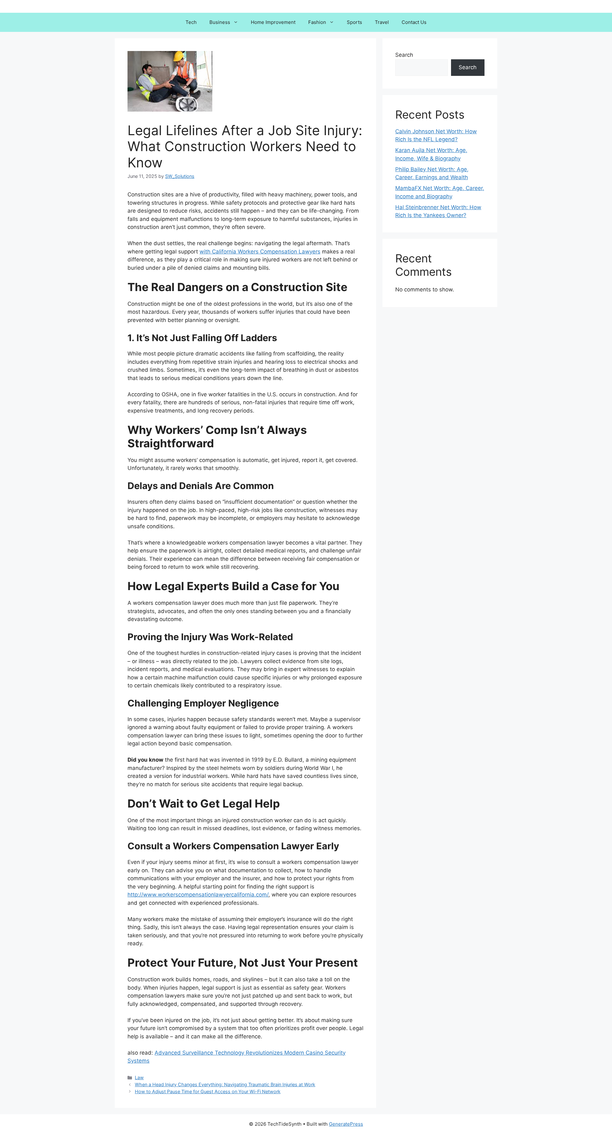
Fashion (317, 22)
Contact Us (414, 22)
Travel (382, 22)
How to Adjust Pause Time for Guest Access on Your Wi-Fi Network (207, 1091)
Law (139, 1077)
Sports (354, 22)
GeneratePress (346, 1124)
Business (219, 22)
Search (404, 55)
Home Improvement (273, 22)
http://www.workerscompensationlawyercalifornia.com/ (197, 894)
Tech (191, 22)
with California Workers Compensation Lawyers (260, 251)
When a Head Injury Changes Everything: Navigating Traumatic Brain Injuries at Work (225, 1084)
